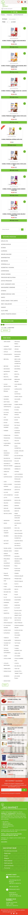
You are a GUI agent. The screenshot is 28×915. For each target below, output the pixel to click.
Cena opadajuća (12, 19)
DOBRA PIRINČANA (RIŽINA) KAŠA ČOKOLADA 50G (14, 116)
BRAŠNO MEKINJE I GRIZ (8, 294)
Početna (3, 14)
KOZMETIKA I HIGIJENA (7, 267)
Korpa (6, 856)
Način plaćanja (8, 860)
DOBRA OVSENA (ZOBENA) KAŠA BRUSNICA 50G (14, 41)
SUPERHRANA (5, 271)
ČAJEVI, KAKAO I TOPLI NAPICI (9, 300)
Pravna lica (7, 868)
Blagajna (6, 858)
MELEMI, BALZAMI (6, 254)
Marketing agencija (7, 911)
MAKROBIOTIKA (5, 257)
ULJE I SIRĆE (4, 310)
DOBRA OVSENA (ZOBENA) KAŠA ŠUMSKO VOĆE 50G (14, 189)
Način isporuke (8, 863)
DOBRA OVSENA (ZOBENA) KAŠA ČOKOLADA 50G (14, 164)
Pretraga (5, 330)
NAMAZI (3, 307)
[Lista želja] (18, 2)
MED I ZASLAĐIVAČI (6, 304)
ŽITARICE (3, 290)
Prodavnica (9, 14)
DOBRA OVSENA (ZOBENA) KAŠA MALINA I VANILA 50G (14, 214)
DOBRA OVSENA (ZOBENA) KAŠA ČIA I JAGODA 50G (14, 91)
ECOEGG (3, 247)
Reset (5, 684)
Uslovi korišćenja (8, 865)
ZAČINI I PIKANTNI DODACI (8, 314)
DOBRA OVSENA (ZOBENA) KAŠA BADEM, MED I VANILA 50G (14, 66)
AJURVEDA (4, 251)
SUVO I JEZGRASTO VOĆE (8, 284)
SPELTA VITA (4, 241)
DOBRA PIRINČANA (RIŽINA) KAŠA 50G (12, 139)
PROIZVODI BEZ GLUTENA (8, 277)
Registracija (7, 853)
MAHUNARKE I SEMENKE (8, 287)
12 (7, 21)
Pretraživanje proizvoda (10, 851)
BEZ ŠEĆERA (4, 261)
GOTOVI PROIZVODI (14, 38)
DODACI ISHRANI (6, 274)
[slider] (1, 324)
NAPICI (3, 297)
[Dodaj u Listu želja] (24, 28)
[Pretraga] (24, 8)
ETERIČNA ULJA (5, 264)
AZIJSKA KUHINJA (6, 244)
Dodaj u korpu (14, 47)
